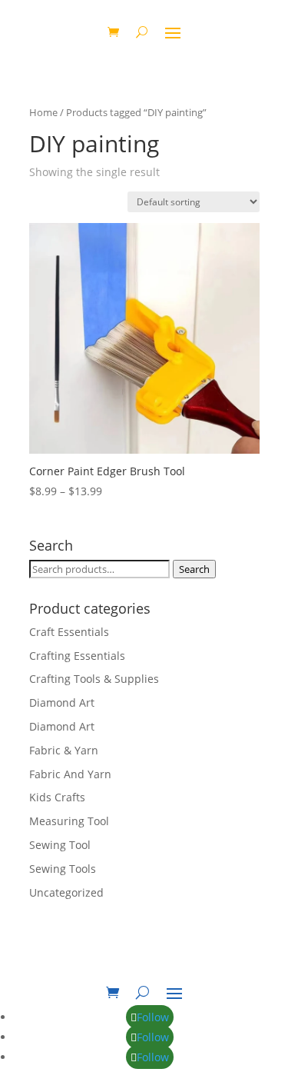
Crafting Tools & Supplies (94, 678)
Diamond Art (61, 702)
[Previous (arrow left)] (27, 546)
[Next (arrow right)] (261, 546)
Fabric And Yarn (70, 774)
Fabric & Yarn (63, 750)
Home (43, 112)
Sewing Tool (60, 844)
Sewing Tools (62, 868)
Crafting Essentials (77, 655)
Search (194, 569)
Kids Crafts (57, 797)
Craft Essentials (69, 631)
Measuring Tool (69, 821)
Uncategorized (66, 892)
